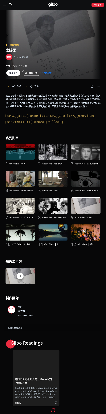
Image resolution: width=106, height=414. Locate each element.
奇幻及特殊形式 (49, 115)
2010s (62, 115)
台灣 (92, 115)
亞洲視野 (22, 115)
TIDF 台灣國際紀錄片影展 (19, 122)
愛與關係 (82, 115)
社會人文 (11, 115)
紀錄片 (58, 122)
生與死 (72, 115)
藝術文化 (34, 115)
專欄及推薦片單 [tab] (15, 328)
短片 (50, 122)
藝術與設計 (39, 122)
